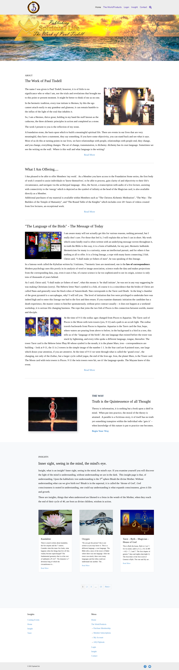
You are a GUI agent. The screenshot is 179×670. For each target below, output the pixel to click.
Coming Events (33, 620)
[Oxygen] (96, 522)
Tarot (29, 633)
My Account (98, 637)
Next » (107, 587)
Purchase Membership (102, 628)
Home (98, 7)
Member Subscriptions (102, 633)
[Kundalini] (55, 522)
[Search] (150, 7)
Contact (143, 7)
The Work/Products (112, 7)
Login (126, 7)
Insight (134, 7)
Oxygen (86, 539)
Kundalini (46, 539)
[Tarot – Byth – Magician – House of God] (137, 522)
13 (101, 587)
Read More (44, 568)
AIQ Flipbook (99, 642)
